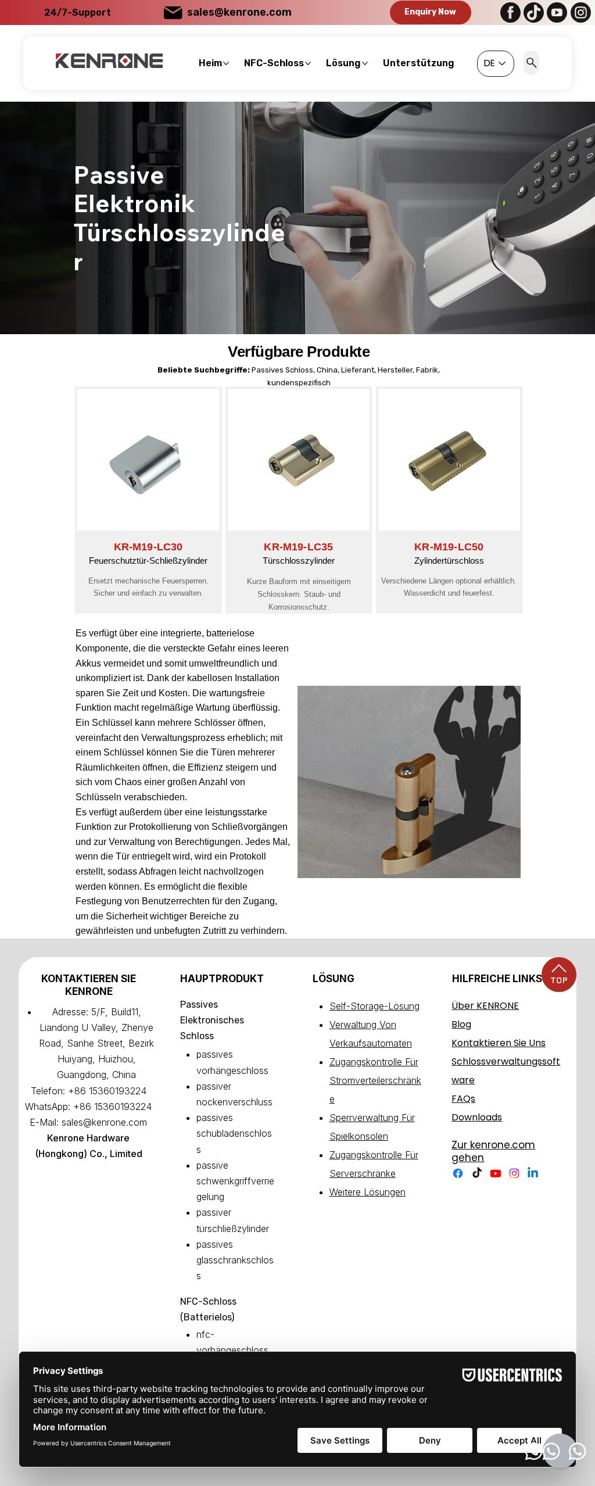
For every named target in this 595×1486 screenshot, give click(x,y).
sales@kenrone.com (239, 12)
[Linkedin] (532, 1173)
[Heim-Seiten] (226, 63)
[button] (430, 12)
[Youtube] (495, 1173)
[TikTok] (477, 1173)
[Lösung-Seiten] (365, 63)
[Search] (531, 63)
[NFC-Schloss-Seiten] (308, 63)
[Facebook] (457, 1173)
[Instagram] (514, 1173)
